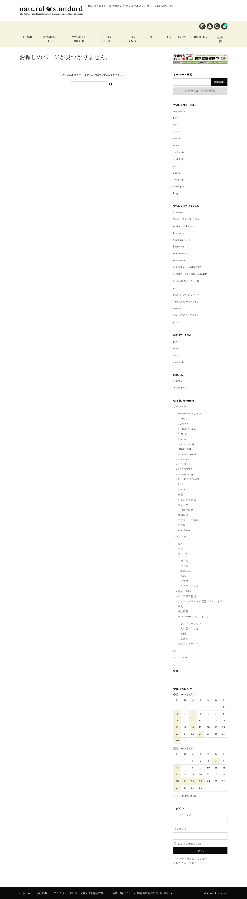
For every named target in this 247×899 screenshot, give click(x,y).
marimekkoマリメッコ (191, 413)
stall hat (178, 159)
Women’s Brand (80, 39)
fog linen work (181, 240)
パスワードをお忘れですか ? (190, 858)
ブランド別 (179, 407)
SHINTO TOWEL (189, 479)
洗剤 (183, 634)
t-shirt (177, 131)
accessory (179, 111)
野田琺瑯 (183, 515)
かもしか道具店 (187, 500)
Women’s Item (50, 39)
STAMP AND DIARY (186, 295)
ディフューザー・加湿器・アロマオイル (201, 601)
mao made (179, 253)
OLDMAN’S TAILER (186, 281)
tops (176, 355)
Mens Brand (130, 39)
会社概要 (42, 893)
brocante (178, 233)
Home (28, 37)
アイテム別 (179, 537)
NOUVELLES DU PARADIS (190, 274)
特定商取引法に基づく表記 (153, 893)
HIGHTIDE (185, 449)
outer (176, 145)
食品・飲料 (184, 591)
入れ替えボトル (189, 628)
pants (176, 173)
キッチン (183, 554)
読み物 (220, 39)
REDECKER (185, 469)
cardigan (178, 186)
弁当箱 (184, 566)
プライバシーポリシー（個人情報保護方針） (80, 893)
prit (175, 288)
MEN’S (177, 381)
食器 (183, 576)
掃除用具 (183, 611)
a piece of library (183, 226)
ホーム (26, 893)
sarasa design (186, 474)
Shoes (152, 37)
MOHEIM (184, 464)
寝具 (180, 544)
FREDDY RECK (187, 429)
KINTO (182, 434)
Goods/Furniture (194, 37)
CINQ (182, 418)
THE (181, 484)
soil (175, 651)
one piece (179, 179)
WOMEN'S (180, 388)
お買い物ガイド (121, 893)
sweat (176, 138)
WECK (182, 489)
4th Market (185, 530)
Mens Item (106, 39)
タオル (184, 639)
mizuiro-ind (179, 260)
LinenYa (178, 212)
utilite (176, 322)
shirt (176, 124)
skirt (176, 166)
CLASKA (183, 424)
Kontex (182, 439)
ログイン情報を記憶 (189, 844)
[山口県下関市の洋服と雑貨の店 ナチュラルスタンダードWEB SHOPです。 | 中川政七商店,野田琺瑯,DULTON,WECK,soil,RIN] (51, 12)
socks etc (179, 152)
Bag (168, 37)
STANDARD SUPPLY (186, 219)
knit (175, 118)
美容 (180, 549)
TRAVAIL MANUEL (185, 302)
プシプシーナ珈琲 (188, 520)
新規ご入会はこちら (185, 863)
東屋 (180, 494)
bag (175, 193)
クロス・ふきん (189, 586)
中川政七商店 (185, 510)
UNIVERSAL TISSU (185, 315)
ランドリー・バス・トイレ (193, 617)
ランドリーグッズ (190, 623)
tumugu (177, 308)
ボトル (184, 561)
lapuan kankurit (187, 454)
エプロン (185, 581)
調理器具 (185, 571)
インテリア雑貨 (187, 596)
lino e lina (183, 459)
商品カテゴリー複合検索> (200, 91)
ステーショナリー (188, 644)
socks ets (178, 362)
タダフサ (183, 505)
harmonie (178, 246)
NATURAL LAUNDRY (187, 267)
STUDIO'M (180, 657)
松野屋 (182, 525)
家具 (180, 606)
